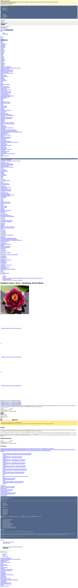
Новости (4, 15)
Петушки (2, 208)
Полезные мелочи (6, 525)
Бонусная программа (7, 524)
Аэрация (2, 172)
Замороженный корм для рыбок (7, 194)
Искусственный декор (5, 184)
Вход (4, 9)
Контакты (5, 17)
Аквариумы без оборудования (6, 164)
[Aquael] (2, 43)
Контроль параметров (5, 247)
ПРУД (4, 277)
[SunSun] (2, 64)
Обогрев (2, 173)
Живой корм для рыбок (5, 195)
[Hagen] (2, 53)
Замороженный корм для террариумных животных (11, 240)
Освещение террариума (5, 244)
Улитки (1, 228)
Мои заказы (5, 510)
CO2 (1, 177)
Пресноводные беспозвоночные (7, 216)
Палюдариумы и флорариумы (6, 235)
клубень (2, 413)
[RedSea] (2, 60)
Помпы (1, 176)
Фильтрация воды (4, 171)
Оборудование (3, 170)
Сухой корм (2, 265)
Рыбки (1, 198)
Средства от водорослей (5, 190)
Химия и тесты (3, 186)
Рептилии (2, 224)
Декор (1, 182)
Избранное (6, 30)
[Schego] (2, 63)
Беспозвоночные (4, 214)
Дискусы (2, 205)
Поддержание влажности (5, 246)
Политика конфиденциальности (9, 526)
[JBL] (1, 55)
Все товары (2, 161)
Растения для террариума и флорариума (9, 254)
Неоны (1, 204)
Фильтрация (3, 248)
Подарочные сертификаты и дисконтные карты (10, 160)
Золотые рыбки (3, 206)
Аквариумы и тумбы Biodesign (6, 167)
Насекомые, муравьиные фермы (7, 227)
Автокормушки (3, 196)
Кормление (2, 237)
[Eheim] (2, 49)
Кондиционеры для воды (5, 187)
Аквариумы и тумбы (4, 162)
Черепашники (3, 232)
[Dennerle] (2, 47)
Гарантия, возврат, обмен (8, 523)
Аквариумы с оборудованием (6, 163)
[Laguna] (2, 57)
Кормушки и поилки (4, 241)
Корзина (4, 514)
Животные (2, 223)
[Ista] (1, 54)
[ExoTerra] (2, 50)
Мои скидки (5, 512)
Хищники (2, 209)
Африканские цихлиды (5, 202)
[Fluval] (2, 51)
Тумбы (1, 168)
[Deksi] (2, 48)
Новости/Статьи (3, 495)
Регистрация (5, 10)
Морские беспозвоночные (5, 215)
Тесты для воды (3, 188)
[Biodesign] (2, 46)
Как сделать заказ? (7, 520)
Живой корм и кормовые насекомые (8, 238)
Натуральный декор (4, 183)
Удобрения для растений (5, 189)
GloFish (2, 201)
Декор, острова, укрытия (5, 252)
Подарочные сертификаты (6, 221)
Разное (1, 178)
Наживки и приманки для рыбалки (7, 269)
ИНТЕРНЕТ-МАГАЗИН (8, 519)
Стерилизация (3, 175)
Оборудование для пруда (5, 259)
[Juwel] (2, 56)
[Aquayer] (2, 45)
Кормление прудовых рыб (5, 264)
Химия (1, 271)
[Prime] (2, 58)
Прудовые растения (4, 273)
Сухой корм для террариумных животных (9, 239)
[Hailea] (2, 52)
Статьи (4, 14)
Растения (2, 218)
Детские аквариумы (4, 165)
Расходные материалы (5, 180)
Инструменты (3, 250)
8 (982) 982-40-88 (4, 27)
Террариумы (3, 230)
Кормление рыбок (4, 192)
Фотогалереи (5, 16)
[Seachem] (2, 62)
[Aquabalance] (3, 44)
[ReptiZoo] (2, 59)
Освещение (2, 174)
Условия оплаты (6, 521)
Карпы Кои (2, 212)
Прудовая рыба (3, 257)
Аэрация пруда (3, 261)
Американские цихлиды (5, 203)
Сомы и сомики (3, 207)
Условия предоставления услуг (9, 527)
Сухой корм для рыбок (5, 193)
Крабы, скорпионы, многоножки (7, 226)
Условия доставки (6, 522)
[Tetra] (1, 65)
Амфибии (2, 225)
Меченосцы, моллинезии (5, 210)
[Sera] (1, 61)
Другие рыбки (3, 211)
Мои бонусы (5, 511)
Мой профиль (6, 509)
